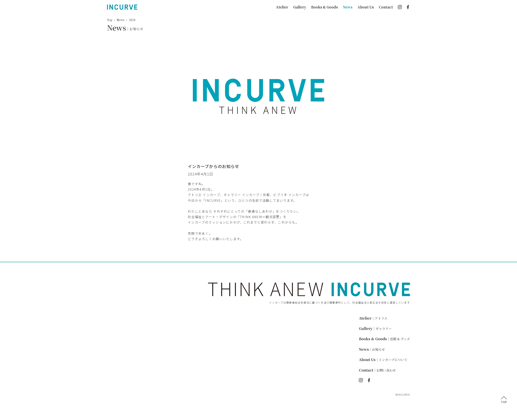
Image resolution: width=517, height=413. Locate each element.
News (347, 7)
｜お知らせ (372, 349)
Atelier (282, 7)
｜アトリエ (373, 318)
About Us (365, 7)
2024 (132, 20)
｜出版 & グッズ (384, 339)
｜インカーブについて (383, 359)
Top (109, 20)
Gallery (299, 7)
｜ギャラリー (375, 328)
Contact (386, 7)
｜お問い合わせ (377, 370)
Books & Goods (324, 7)
